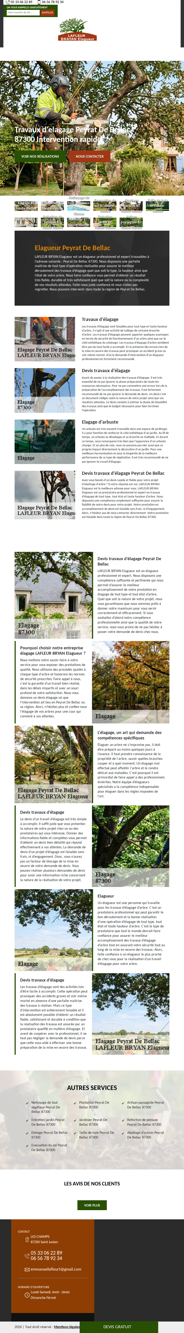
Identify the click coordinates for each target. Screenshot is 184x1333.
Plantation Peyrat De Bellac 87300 (94, 1105)
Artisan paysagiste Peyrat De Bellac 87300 (145, 1105)
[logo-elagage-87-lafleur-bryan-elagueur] (77, 29)
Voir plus (92, 1205)
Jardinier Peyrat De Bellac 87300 (93, 1122)
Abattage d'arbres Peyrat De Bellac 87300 (145, 1135)
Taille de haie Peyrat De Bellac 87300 (96, 1135)
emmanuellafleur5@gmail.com (56, 1269)
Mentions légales (67, 1327)
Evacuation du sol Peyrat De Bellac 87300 (49, 1148)
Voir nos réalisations (40, 157)
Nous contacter (90, 157)
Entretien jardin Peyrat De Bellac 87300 (48, 1122)
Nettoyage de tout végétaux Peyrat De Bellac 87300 (45, 1107)
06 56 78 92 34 (53, 2)
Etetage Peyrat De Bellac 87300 (49, 1135)
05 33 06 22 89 (21, 2)
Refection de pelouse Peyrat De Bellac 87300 (144, 1122)
